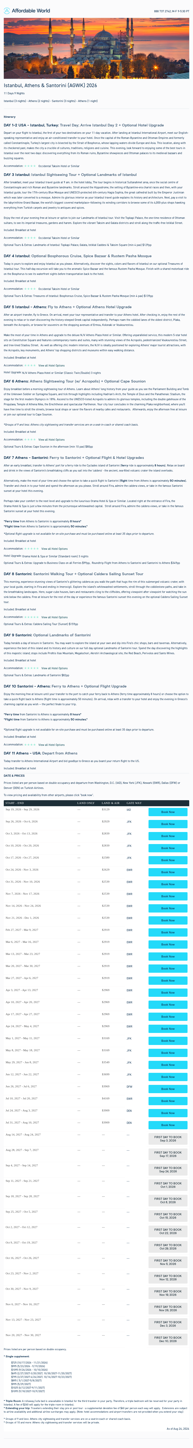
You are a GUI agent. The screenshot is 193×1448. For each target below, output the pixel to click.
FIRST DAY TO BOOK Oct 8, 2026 (168, 1200)
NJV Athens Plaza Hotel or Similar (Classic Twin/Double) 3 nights (61, 373)
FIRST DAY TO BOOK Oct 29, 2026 (168, 1246)
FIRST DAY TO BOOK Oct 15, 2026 (168, 1216)
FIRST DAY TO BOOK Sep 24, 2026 (168, 1169)
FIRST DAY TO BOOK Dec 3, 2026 (168, 1324)
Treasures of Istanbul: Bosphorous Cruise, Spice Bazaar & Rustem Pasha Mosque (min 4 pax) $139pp (93, 296)
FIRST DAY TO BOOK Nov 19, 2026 (168, 1293)
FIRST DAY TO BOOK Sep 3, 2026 (168, 1138)
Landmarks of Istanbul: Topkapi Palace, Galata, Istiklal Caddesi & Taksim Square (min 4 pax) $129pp (92, 245)
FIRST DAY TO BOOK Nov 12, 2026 (168, 1277)
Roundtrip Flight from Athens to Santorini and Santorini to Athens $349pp (136, 563)
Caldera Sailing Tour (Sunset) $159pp (55, 624)
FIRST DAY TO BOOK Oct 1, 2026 (168, 1185)
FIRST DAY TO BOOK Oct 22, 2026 (168, 1231)
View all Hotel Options (51, 365)
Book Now (168, 812)
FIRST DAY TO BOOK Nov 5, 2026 (168, 1262)
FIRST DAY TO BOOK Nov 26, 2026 (168, 1308)
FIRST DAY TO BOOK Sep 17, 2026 (168, 1154)
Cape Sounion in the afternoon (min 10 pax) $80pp (63, 447)
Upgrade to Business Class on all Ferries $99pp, (62, 563)
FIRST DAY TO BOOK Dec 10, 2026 (168, 1339)
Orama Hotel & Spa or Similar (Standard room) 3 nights (55, 556)
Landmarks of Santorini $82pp (51, 675)
